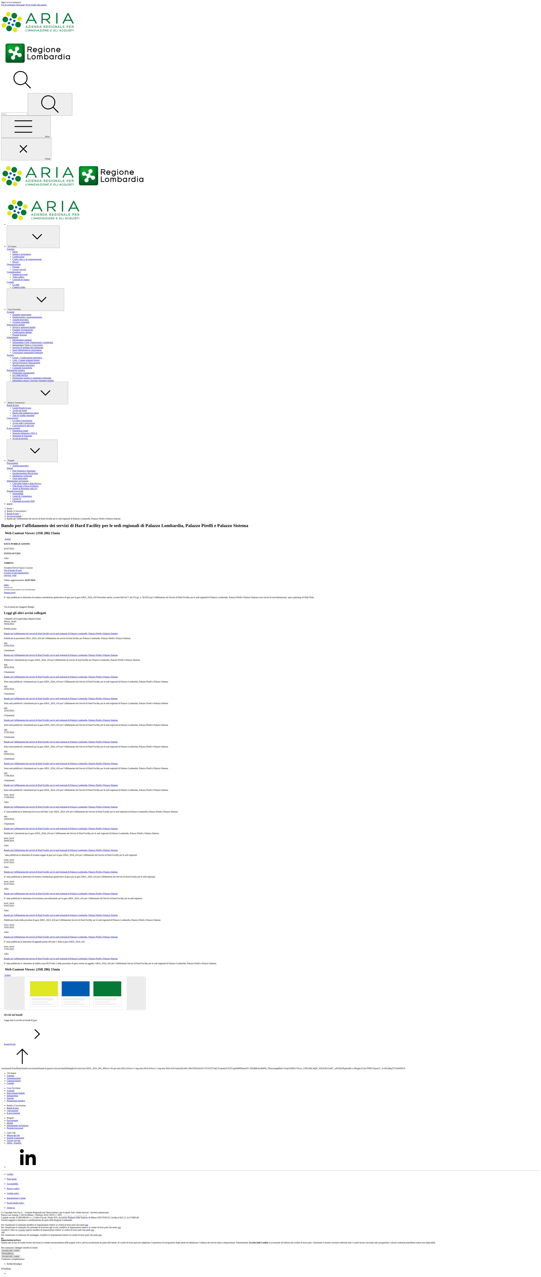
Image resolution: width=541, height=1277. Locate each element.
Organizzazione (14, 264)
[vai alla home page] (37, 36)
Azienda (10, 249)
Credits (10, 1174)
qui (86, 1225)
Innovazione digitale (16, 325)
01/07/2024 (17, 546)
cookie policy (44, 1247)
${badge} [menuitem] (14, 1264)
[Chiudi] (2, 1238)
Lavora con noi (13, 1140)
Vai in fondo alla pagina (35, 5)
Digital (10, 468)
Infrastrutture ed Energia (17, 481)
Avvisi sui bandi (14, 516)
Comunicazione (14, 272)
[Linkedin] (28, 1167)
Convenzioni (12, 418)
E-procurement (13, 428)
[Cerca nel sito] (50, 104)
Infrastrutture (12, 337)
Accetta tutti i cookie (10, 1250)
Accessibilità (12, 1184)
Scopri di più (10, 1044)
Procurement (12, 463)
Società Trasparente (15, 1138)
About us (11, 1207)
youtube (21, 1230)
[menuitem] (273, 1273)
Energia (10, 355)
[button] (22, 89)
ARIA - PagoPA (14, 1143)
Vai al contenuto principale (13, 5)
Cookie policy (13, 1193)
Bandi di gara (13, 405)
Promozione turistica (16, 370)
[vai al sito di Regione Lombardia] (37, 68)
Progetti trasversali (15, 491)
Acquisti (10, 312)
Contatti (10, 282)
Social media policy (15, 1203)
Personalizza (7, 1253)
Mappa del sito (13, 1135)
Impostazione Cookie (16, 1198)
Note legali (11, 1179)
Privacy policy (13, 1188)
